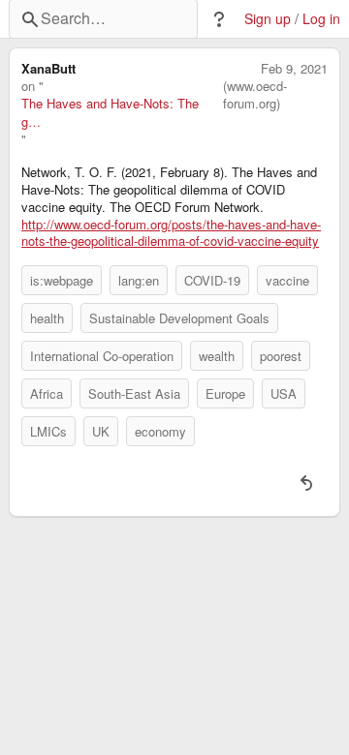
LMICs (48, 431)
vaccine (287, 280)
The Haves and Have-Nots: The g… (110, 112)
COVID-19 (212, 280)
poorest (280, 355)
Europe (225, 393)
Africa (46, 393)
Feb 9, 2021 (294, 68)
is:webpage (61, 280)
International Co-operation (102, 355)
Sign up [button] (267, 19)
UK (101, 431)
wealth (217, 355)
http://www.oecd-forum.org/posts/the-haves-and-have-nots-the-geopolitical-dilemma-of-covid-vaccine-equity (171, 233)
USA (283, 393)
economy (160, 431)
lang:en (138, 280)
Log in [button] (321, 19)
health (47, 318)
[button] (219, 19)
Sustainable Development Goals (179, 318)
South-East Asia (134, 393)
